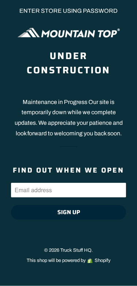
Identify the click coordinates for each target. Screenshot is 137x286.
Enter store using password (68, 11)
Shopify (103, 260)
